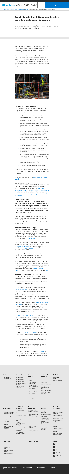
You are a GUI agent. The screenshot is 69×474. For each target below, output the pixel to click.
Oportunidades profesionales (31, 399)
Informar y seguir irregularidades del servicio (7, 378)
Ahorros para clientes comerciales (45, 412)
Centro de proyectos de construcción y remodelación (8, 427)
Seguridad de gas (19, 377)
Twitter (42, 351)
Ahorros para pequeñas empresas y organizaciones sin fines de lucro (33, 416)
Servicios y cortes (26, 5)
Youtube (58, 452)
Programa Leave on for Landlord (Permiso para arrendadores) (20, 424)
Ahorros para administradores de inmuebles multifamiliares (21, 414)
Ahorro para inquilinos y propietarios (8, 417)
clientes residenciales (21, 289)
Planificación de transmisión (56, 425)
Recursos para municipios (46, 390)
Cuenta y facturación (19, 5)
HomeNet (53, 467)
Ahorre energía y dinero (34, 5)
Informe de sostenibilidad (33, 391)
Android (31, 248)
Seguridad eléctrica (20, 379)
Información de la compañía (32, 379)
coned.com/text (30, 238)
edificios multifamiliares (31, 332)
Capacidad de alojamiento (58, 428)
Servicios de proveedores (58, 418)
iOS (26, 248)
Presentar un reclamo (8, 383)
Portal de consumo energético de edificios (20, 433)
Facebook (17, 353)
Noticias (26, 9)
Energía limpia (41, 5)
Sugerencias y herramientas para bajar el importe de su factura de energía (9, 413)
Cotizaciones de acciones (8, 453)
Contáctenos (57, 0)
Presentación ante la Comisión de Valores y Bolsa (8, 447)
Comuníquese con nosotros (56, 378)
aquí (47, 270)
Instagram (58, 455)
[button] (64, 1)
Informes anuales (7, 444)
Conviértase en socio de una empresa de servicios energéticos (58, 412)
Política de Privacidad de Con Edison (10, 467)
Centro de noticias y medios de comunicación (15, 9)
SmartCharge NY (7, 419)
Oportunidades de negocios (56, 431)
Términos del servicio (41, 467)
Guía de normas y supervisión (32, 394)
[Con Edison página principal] (7, 5)
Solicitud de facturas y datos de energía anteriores (8, 423)
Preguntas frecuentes (57, 380)
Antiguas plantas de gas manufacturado (45, 393)
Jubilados (30, 396)
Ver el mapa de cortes (8, 381)
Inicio (5, 9)
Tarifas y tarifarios (32, 444)
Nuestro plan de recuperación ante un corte (45, 387)
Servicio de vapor (44, 416)
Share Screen (5, 468)
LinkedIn (58, 446)
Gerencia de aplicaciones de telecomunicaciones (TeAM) (58, 422)
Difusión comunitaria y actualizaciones (45, 381)
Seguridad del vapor (20, 381)
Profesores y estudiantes (46, 384)
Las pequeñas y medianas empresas (25, 315)
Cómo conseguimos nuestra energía (32, 383)
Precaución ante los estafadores (20, 387)
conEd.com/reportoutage (22, 246)
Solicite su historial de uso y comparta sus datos (46, 419)
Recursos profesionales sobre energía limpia (57, 434)
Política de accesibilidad (27, 467)
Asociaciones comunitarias (46, 379)
